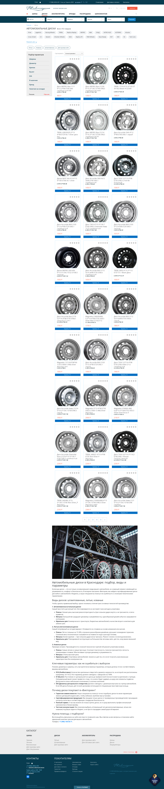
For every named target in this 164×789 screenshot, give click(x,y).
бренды (72, 14)
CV (41, 37)
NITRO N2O (107, 32)
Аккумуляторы (115, 745)
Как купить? (58, 764)
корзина (132, 8)
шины (34, 14)
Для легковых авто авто (90, 742)
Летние (29, 742)
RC (124, 37)
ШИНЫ (29, 735)
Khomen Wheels (59, 37)
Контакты (126, 2)
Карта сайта (94, 764)
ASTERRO (118, 32)
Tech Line (132, 37)
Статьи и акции (77, 771)
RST (111, 37)
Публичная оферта (31, 785)
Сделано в (82, 787)
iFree (29, 32)
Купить (66, 99)
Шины (112, 740)
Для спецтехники (32, 749)
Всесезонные (31, 745)
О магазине (99, 2)
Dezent (48, 37)
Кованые (38, 48)
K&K (90, 32)
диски (44, 14)
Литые (30, 48)
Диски (112, 742)
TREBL (61, 32)
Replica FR (79, 37)
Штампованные (49, 48)
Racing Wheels (50, 32)
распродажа (85, 14)
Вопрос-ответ (76, 764)
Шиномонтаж (76, 762)
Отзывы (75, 767)
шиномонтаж (101, 14)
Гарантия (57, 769)
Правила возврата (60, 771)
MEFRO (82, 32)
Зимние (29, 740)
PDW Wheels (91, 37)
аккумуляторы (58, 14)
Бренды (74, 769)
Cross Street (32, 37)
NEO (70, 37)
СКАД (98, 32)
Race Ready (102, 37)
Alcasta (127, 32)
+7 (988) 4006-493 (54, 2)
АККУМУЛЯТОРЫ (88, 735)
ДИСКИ (57, 735)
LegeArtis (38, 32)
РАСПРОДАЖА (115, 735)
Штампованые (59, 742)
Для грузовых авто (63, 48)
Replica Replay (71, 32)
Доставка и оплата (113, 2)
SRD (118, 37)
